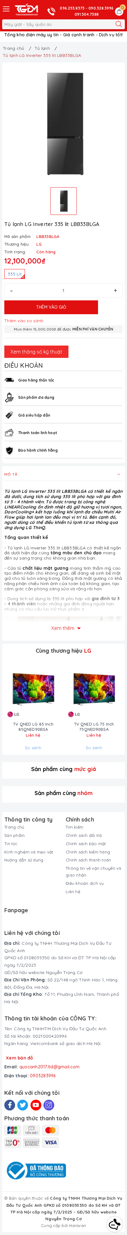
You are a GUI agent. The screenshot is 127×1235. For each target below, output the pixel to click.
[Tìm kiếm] (119, 24)
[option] (63, 124)
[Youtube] (36, 1105)
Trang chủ (14, 827)
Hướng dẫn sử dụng (23, 859)
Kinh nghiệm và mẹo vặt (28, 851)
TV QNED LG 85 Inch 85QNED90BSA (33, 727)
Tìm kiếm (74, 827)
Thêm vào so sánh (23, 320)
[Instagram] (48, 1105)
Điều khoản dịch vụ (85, 883)
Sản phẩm (14, 835)
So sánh (33, 747)
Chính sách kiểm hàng (88, 851)
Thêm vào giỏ (51, 307)
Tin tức (10, 843)
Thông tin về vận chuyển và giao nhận (93, 871)
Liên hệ (73, 891)
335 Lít (15, 274)
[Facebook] (9, 1105)
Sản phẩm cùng (63, 769)
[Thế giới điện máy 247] (26, 9)
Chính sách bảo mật (86, 843)
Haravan (77, 1225)
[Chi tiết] (11, 690)
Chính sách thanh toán (88, 859)
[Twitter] (22, 1105)
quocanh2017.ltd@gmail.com (49, 1067)
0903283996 (43, 1076)
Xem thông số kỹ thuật (36, 352)
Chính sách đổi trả (84, 835)
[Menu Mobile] (6, 8)
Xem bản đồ (19, 1058)
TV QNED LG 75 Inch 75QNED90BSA (94, 727)
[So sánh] (55, 690)
